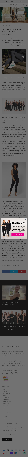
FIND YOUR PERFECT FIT (18, 234)
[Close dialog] (25, 219)
